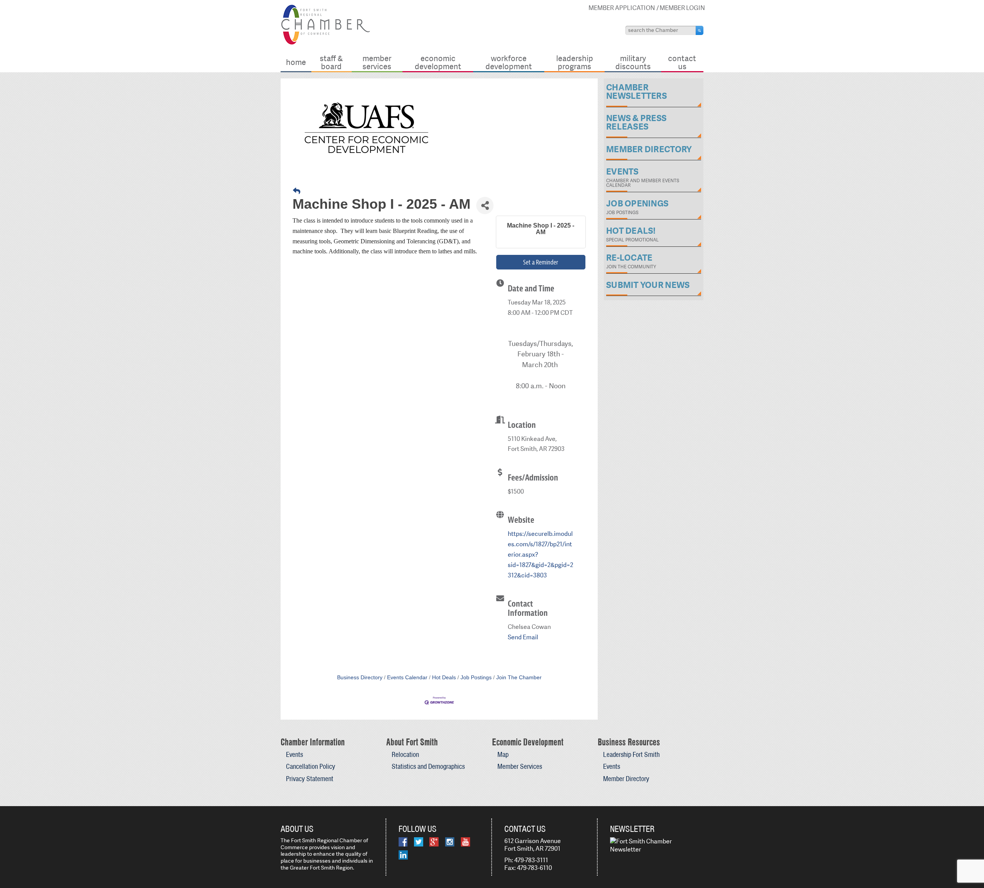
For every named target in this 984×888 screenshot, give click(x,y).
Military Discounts (633, 62)
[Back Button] (296, 191)
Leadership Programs (574, 62)
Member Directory (626, 778)
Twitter (418, 841)
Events (294, 754)
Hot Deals (444, 677)
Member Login (682, 8)
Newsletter (632, 829)
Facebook (403, 841)
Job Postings (476, 677)
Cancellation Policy (310, 766)
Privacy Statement (309, 778)
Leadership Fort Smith (631, 754)
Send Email (523, 637)
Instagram (449, 841)
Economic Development (438, 62)
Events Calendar (407, 677)
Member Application (621, 8)
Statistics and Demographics (428, 766)
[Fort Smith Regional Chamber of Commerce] (325, 43)
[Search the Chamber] (699, 30)
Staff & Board (331, 62)
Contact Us (682, 62)
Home (296, 62)
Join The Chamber (519, 677)
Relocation (405, 754)
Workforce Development (508, 62)
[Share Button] (485, 205)
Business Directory (359, 677)
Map (503, 754)
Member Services (376, 62)
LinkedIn (403, 855)
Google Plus (434, 841)
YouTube (465, 841)
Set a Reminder (540, 262)
